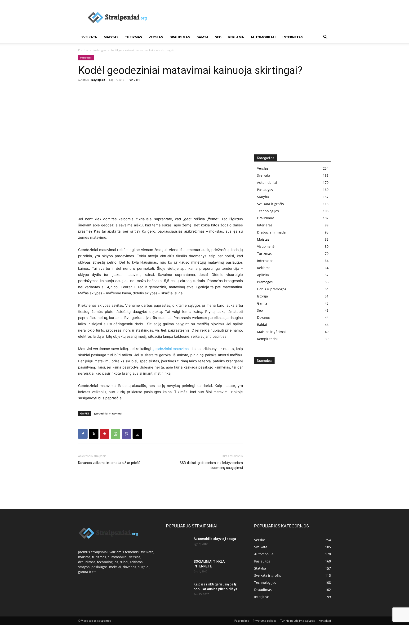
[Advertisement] (245, 17)
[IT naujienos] (290, 445)
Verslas (156, 37)
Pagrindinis (241, 621)
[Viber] (126, 434)
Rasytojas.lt (97, 79)
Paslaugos (99, 50)
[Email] (137, 434)
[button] (325, 37)
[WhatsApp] (115, 434)
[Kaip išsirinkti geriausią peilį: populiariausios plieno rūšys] (178, 590)
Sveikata (89, 37)
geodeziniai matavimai (171, 348)
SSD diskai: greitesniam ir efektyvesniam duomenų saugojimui (211, 465)
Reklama (236, 37)
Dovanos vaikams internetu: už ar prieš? (109, 463)
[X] (93, 434)
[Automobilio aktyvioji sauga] (178, 544)
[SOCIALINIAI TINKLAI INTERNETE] (178, 566)
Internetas (292, 37)
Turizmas (133, 37)
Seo (218, 37)
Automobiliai (263, 37)
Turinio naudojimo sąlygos (297, 621)
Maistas (111, 37)
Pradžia (83, 50)
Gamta (202, 37)
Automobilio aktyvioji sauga (215, 539)
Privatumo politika (264, 621)
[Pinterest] (104, 434)
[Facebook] (83, 434)
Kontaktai (325, 621)
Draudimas (179, 37)
